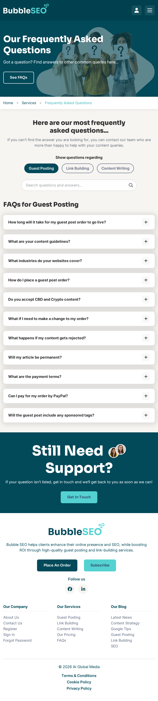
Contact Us (12, 623)
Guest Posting (41, 168)
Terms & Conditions (79, 675)
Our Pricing (66, 634)
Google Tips (121, 629)
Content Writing (115, 168)
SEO (114, 646)
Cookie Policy (79, 682)
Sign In (9, 634)
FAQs (61, 640)
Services (29, 103)
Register (10, 629)
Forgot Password (17, 640)
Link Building (77, 168)
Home (8, 103)
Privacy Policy (79, 688)
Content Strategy (125, 623)
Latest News (121, 617)
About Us (11, 617)
